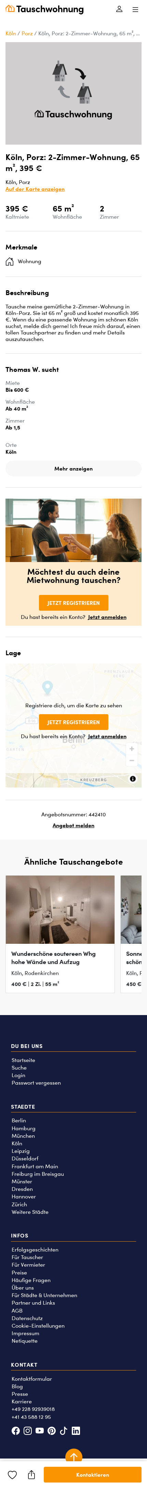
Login (18, 1075)
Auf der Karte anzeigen (35, 188)
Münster (22, 1181)
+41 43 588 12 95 (31, 1417)
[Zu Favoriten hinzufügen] (12, 1474)
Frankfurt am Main (35, 1166)
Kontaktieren (92, 1474)
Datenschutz (27, 1318)
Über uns (23, 1287)
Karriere (22, 1401)
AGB (17, 1310)
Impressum (25, 1333)
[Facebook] (15, 1431)
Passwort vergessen (36, 1083)
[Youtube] (39, 1431)
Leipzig (21, 1151)
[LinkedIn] (75, 1431)
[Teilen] (31, 1474)
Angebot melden (73, 825)
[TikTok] (63, 1431)
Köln (10, 33)
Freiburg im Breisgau (38, 1174)
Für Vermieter (28, 1264)
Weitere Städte (30, 1212)
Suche (19, 1067)
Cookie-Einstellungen (38, 1325)
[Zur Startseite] (44, 9)
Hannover (24, 1196)
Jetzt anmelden (107, 616)
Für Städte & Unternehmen (44, 1295)
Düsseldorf (25, 1158)
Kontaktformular (32, 1379)
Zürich (19, 1204)
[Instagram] (27, 1431)
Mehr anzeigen (73, 468)
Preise (19, 1272)
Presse (20, 1394)
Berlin (19, 1120)
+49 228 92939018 (33, 1409)
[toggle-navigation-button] (135, 9)
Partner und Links (33, 1303)
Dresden (22, 1189)
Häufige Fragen (31, 1280)
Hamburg (24, 1128)
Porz (27, 33)
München (23, 1136)
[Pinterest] (51, 1431)
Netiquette (25, 1341)
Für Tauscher (27, 1257)
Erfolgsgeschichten (35, 1249)
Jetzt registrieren (74, 602)
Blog (17, 1386)
